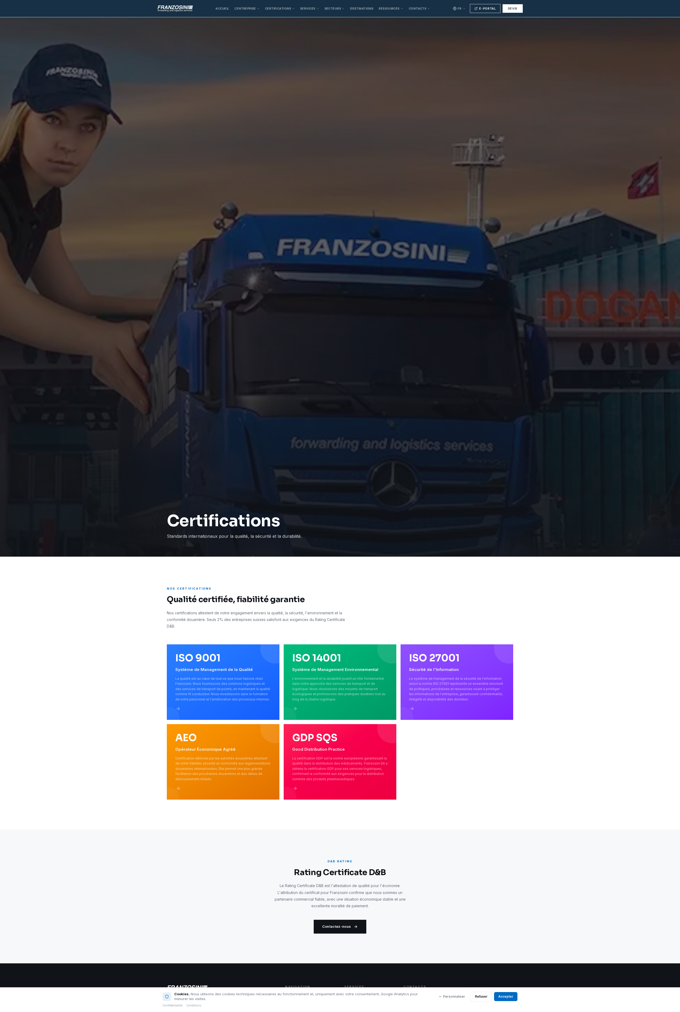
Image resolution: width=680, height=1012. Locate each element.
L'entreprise (245, 8)
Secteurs (333, 8)
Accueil (222, 8)
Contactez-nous (336, 926)
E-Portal (487, 8)
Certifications (278, 8)
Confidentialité (172, 1005)
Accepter (505, 996)
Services (308, 8)
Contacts (418, 8)
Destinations (361, 8)
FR (459, 8)
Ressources (389, 8)
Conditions (193, 1005)
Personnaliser (454, 996)
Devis (512, 8)
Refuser (481, 996)
